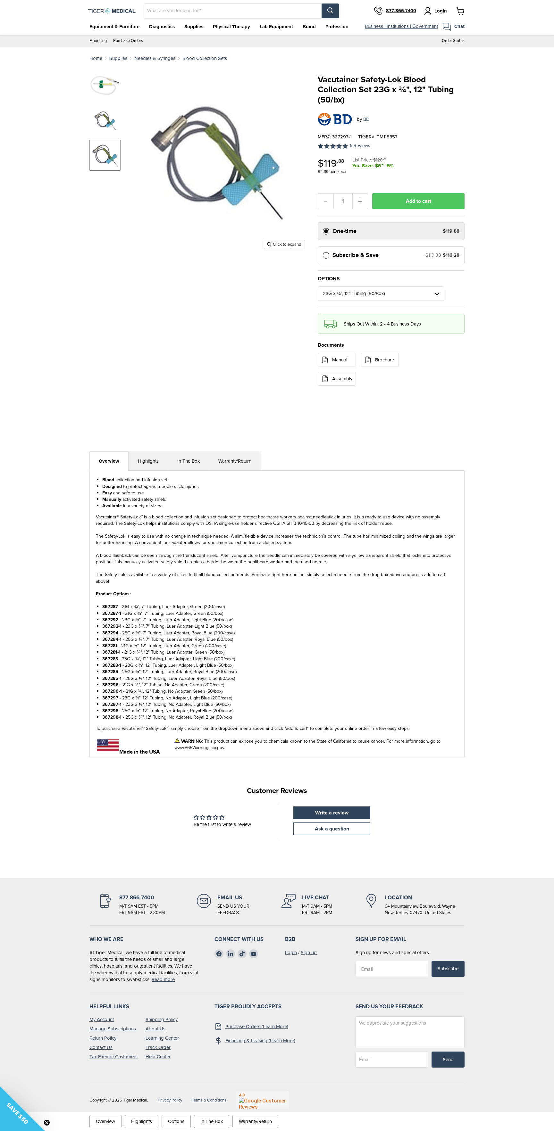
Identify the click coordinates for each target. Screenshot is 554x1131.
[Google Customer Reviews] (262, 1100)
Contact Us (101, 1047)
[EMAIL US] (223, 905)
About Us (155, 1028)
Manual (339, 359)
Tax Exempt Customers (113, 1056)
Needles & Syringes (154, 58)
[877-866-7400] (132, 905)
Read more (163, 979)
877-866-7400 (401, 10)
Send (448, 1059)
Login (291, 952)
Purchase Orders (128, 40)
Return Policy (102, 1038)
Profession (336, 26)
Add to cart (418, 201)
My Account (101, 1019)
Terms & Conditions (209, 1100)
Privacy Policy (170, 1100)
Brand (309, 26)
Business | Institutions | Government (401, 26)
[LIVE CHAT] (306, 905)
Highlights (148, 461)
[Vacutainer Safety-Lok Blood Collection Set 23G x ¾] (105, 155)
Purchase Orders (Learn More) (256, 1026)
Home (95, 58)
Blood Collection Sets (204, 58)
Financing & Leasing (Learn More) (260, 1040)
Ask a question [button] (332, 828)
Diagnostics (162, 26)
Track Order (158, 1047)
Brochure (384, 359)
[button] (22, 1108)
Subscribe (448, 968)
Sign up (309, 952)
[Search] (330, 11)
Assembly (342, 378)
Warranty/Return (234, 461)
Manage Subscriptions (112, 1028)
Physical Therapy (231, 26)
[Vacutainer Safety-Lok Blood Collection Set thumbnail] (105, 85)
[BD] (335, 119)
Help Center (158, 1056)
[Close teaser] (47, 1122)
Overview (109, 461)
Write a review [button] (331, 812)
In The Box (188, 461)
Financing (98, 40)
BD (366, 119)
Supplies (193, 26)
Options (176, 1121)
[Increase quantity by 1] (360, 201)
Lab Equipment (276, 26)
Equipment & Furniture (114, 26)
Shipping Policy (162, 1019)
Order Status (453, 40)
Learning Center (162, 1038)
